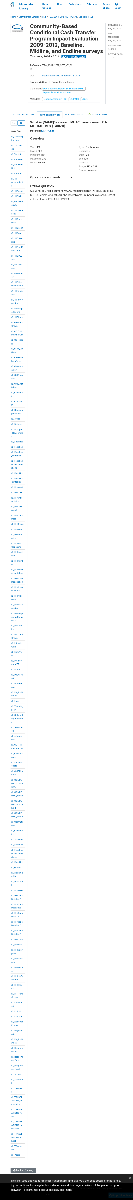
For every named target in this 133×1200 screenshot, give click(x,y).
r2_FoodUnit (17, 473)
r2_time (15, 701)
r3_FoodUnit (17, 862)
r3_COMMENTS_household (17, 804)
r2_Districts (17, 424)
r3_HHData (16, 944)
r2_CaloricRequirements (17, 718)
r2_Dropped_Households (17, 433)
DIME (44, 17)
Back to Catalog (24, 1170)
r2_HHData (16, 529)
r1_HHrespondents (17, 182)
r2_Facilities (17, 441)
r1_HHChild (16, 196)
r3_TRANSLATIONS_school (16, 1137)
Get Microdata (75, 56)
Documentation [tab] (74, 114)
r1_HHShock (17, 317)
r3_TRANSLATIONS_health (17, 1113)
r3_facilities (17, 839)
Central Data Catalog (28, 17)
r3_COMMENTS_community (17, 783)
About (60, 4)
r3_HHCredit (17, 939)
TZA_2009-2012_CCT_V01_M (62, 17)
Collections (75, 4)
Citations (92, 4)
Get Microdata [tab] (99, 114)
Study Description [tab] (23, 114)
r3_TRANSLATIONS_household (17, 1125)
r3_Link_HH (16, 1011)
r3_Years (15, 1154)
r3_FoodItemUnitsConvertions (17, 853)
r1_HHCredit (17, 228)
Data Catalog (46, 6)
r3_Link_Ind (17, 1016)
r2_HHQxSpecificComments (17, 617)
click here (66, 1189)
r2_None (15, 669)
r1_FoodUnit (17, 173)
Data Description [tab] (50, 115)
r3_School (16, 1074)
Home (13, 17)
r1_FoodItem (17, 159)
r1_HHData (16, 233)
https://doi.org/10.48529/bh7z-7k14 (61, 75)
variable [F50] (86, 17)
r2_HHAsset (17, 487)
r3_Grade (16, 867)
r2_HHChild (17, 492)
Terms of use (106, 6)
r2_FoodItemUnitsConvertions (17, 464)
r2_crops (15, 418)
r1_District (16, 154)
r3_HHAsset (17, 890)
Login (118, 8)
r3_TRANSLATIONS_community (17, 1100)
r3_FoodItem (17, 844)
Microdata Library (26, 6)
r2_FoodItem (17, 447)
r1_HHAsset (17, 191)
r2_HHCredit (17, 524)
